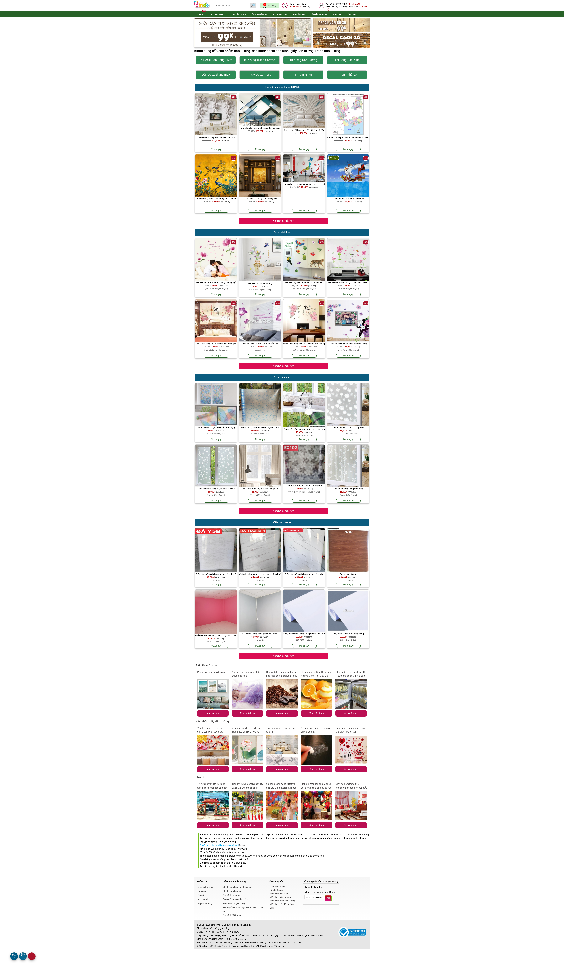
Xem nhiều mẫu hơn (283, 221)
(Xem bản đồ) (354, 4)
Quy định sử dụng (231, 895)
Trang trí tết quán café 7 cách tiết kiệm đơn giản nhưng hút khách (316, 788)
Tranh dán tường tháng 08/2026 (282, 87)
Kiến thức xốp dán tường (282, 904)
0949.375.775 (239, 939)
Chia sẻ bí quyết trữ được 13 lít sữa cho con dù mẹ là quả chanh (350, 676)
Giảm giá (337, 14)
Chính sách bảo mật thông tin (237, 887)
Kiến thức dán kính (279, 893)
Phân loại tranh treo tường (211, 672)
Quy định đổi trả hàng (233, 915)
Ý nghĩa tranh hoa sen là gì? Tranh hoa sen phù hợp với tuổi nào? (246, 732)
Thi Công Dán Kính (347, 60)
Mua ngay (216, 149)
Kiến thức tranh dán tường (282, 900)
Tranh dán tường (238, 14)
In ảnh (200, 14)
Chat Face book (23, 956)
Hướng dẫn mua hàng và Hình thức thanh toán (242, 909)
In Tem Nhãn (303, 74)
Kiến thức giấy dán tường (212, 721)
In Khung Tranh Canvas (259, 60)
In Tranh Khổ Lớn (347, 74)
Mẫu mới (351, 14)
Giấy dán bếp (299, 14)
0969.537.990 (295, 7)
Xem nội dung (213, 713)
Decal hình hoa (282, 232)
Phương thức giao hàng (234, 903)
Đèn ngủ (202, 891)
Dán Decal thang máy (216, 74)
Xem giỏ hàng (329, 881)
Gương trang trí (205, 887)
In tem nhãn (203, 899)
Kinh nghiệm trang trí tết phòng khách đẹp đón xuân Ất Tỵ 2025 (351, 788)
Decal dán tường (319, 14)
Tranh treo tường (217, 14)
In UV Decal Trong (260, 74)
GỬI (328, 898)
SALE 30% (32, 956)
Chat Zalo (14, 956)
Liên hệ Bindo (276, 890)
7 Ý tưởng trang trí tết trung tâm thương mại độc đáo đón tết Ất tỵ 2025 (212, 788)
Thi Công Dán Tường (303, 60)
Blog (272, 907)
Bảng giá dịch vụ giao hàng (235, 899)
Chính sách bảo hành (233, 891)
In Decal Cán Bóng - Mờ (216, 60)
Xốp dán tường (205, 903)
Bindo (242, 845)
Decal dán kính (280, 14)
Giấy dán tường (259, 14)
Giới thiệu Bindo (277, 886)
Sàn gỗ (201, 895)
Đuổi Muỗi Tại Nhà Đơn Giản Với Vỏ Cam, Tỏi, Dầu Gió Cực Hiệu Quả (316, 676)
